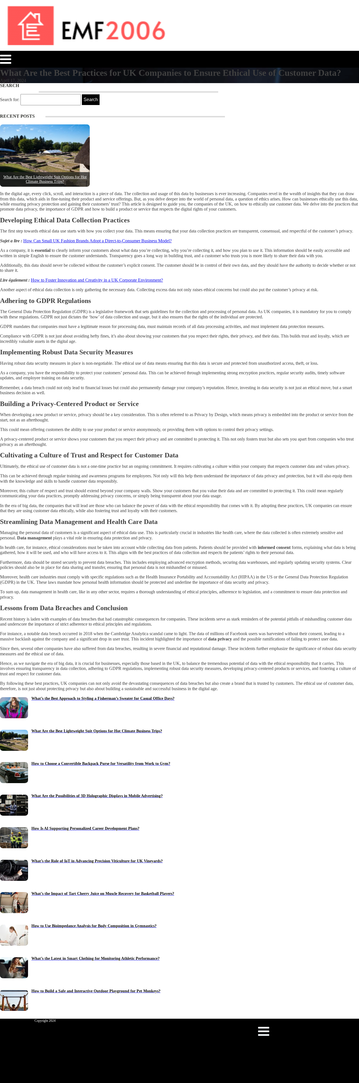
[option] (50, 155)
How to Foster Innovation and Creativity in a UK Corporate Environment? (97, 280)
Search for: (9, 99)
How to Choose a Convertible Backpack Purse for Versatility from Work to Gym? (50, 179)
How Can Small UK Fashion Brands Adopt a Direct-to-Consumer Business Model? (97, 240)
